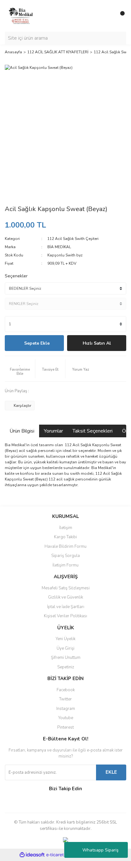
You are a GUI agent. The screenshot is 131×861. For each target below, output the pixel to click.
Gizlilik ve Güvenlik (65, 597)
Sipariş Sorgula (65, 556)
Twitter (65, 699)
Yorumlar (53, 430)
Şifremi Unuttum (65, 657)
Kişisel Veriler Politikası (65, 616)
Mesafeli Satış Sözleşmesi (66, 588)
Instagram (65, 709)
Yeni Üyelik (65, 639)
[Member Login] (107, 16)
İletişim (65, 528)
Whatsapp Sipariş (100, 850)
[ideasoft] (32, 855)
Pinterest (65, 727)
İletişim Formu (65, 565)
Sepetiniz (65, 667)
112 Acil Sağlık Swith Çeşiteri (73, 238)
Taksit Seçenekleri (92, 430)
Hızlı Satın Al (97, 343)
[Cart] (120, 16)
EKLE (111, 772)
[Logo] (20, 15)
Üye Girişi (65, 648)
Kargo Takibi (65, 537)
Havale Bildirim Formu (65, 546)
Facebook (66, 690)
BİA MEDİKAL (59, 246)
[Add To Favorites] (20, 368)
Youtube (65, 718)
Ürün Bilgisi (22, 430)
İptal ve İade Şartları (65, 607)
